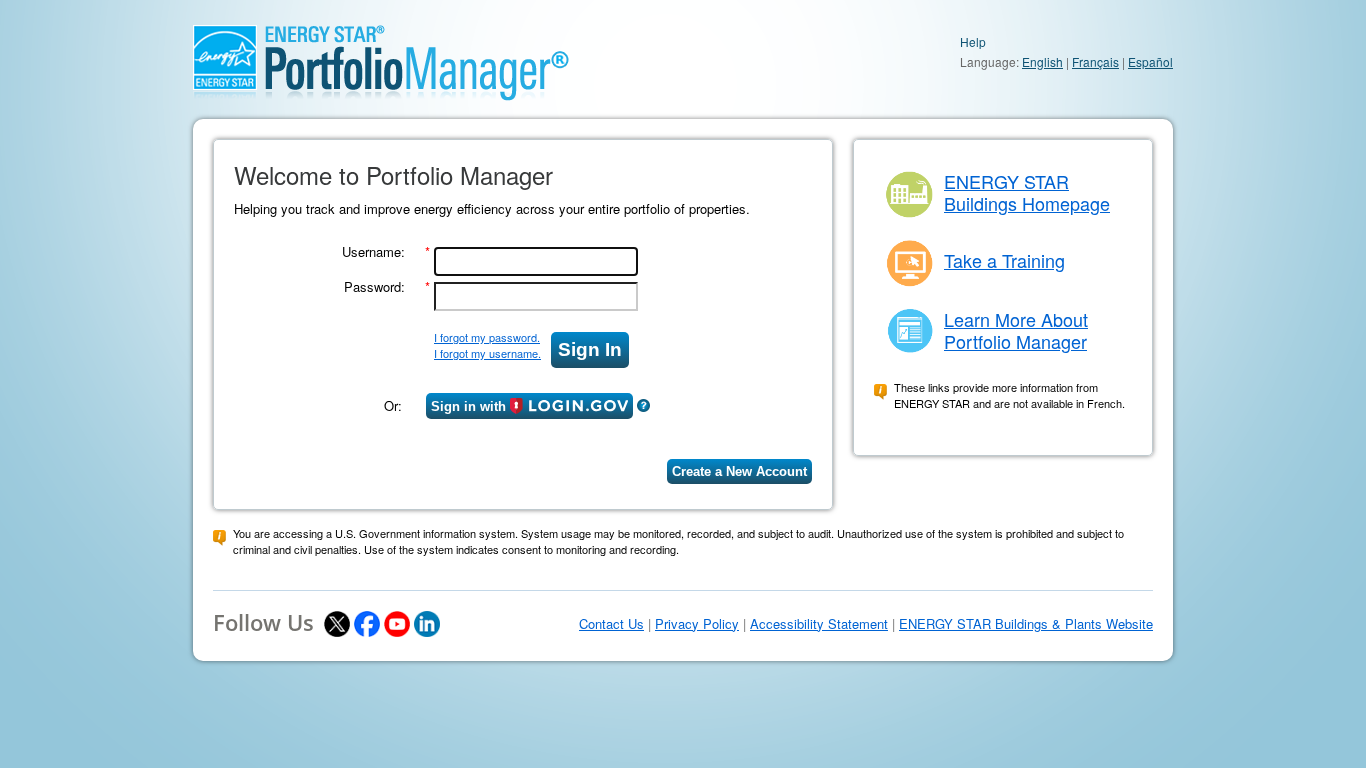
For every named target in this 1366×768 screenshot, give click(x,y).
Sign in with (468, 406)
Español (1150, 61)
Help (973, 41)
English (1042, 61)
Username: (373, 251)
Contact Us (611, 624)
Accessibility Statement (819, 624)
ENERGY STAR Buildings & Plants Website (1026, 624)
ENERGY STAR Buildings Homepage (1027, 192)
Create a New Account (739, 471)
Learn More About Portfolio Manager (1016, 330)
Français (1095, 61)
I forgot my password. (487, 337)
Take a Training (1004, 260)
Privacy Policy (697, 624)
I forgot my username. (487, 353)
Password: (374, 286)
